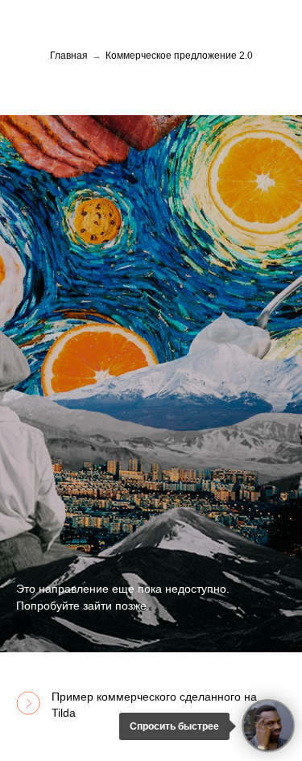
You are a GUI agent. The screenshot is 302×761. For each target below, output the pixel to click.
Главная (69, 55)
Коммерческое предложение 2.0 (179, 55)
